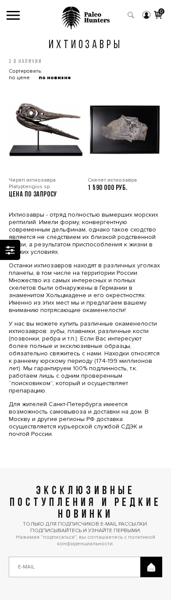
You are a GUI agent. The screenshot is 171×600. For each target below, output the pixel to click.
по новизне (55, 77)
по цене (19, 77)
